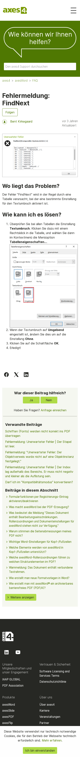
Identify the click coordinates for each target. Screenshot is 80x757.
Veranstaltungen (49, 717)
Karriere (44, 710)
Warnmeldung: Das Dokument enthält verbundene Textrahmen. (41, 570)
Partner (44, 723)
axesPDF (8, 717)
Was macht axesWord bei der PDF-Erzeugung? (39, 507)
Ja (31, 400)
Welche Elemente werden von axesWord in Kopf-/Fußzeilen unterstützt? (36, 550)
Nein (49, 400)
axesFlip (7, 723)
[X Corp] (16, 374)
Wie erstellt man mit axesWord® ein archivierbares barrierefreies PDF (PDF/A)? (41, 586)
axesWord (21, 80)
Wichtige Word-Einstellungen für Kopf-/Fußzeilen (40, 542)
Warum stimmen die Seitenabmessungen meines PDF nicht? (40, 533)
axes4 (6, 80)
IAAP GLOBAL (11, 679)
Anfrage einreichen (53, 410)
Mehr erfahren (51, 740)
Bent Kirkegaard (21, 121)
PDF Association (12, 685)
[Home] (15, 10)
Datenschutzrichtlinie (52, 681)
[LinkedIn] (26, 374)
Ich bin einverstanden (40, 750)
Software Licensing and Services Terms (54, 673)
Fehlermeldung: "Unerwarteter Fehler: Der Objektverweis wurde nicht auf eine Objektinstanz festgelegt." (39, 456)
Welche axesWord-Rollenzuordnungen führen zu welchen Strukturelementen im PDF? (39, 560)
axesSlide (8, 710)
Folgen (10, 112)
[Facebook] (6, 374)
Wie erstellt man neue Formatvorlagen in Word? (39, 578)
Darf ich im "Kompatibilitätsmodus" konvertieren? (39, 482)
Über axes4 (47, 704)
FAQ (35, 80)
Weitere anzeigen (22, 597)
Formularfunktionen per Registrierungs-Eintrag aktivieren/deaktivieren (38, 499)
